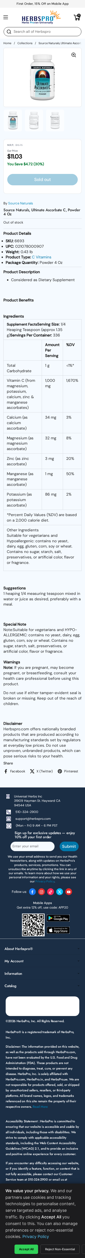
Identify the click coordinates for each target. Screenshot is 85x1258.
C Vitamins (41, 257)
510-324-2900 (26, 812)
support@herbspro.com (33, 819)
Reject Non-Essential (60, 1249)
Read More (40, 1106)
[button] (77, 17)
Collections (24, 43)
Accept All (26, 1249)
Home (7, 43)
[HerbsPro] (41, 17)
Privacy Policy (35, 1236)
